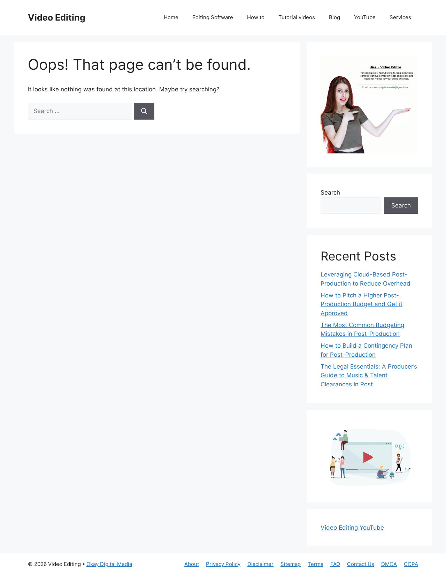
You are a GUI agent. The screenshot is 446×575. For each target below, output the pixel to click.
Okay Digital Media (109, 564)
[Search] (144, 111)
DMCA (389, 564)
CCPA (411, 564)
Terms (315, 564)
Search (330, 192)
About (191, 564)
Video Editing (56, 17)
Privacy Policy (223, 564)
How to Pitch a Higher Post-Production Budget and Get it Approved (361, 304)
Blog (334, 17)
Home (171, 17)
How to (255, 17)
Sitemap (290, 564)
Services (400, 17)
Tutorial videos (296, 17)
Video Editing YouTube (352, 527)
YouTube (365, 17)
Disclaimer (260, 564)
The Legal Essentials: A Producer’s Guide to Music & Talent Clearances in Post (369, 375)
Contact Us (360, 564)
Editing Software (212, 17)
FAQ (335, 564)
